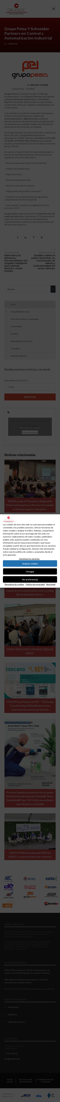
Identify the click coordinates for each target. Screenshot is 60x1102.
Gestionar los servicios (29, 559)
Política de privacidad (35, 584)
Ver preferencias (30, 579)
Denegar (30, 571)
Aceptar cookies (30, 563)
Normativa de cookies (14, 584)
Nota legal (50, 584)
